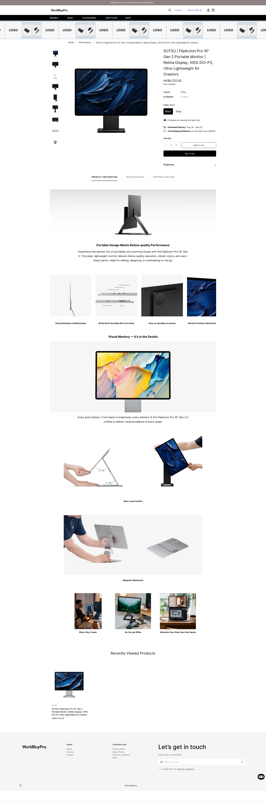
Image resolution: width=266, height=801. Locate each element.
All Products (85, 42)
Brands (54, 17)
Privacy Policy (118, 749)
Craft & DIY (112, 17)
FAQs (114, 758)
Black (168, 111)
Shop (128, 17)
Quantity (167, 138)
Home (71, 42)
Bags (70, 17)
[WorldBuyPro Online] (59, 10)
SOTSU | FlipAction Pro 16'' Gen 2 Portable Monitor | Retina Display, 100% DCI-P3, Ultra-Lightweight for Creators (70, 712)
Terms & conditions (185, 769)
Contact (70, 752)
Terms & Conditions (121, 755)
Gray (178, 111)
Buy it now (190, 153)
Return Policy (118, 752)
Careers (70, 755)
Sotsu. (183, 92)
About (69, 749)
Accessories (89, 17)
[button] (213, 10)
